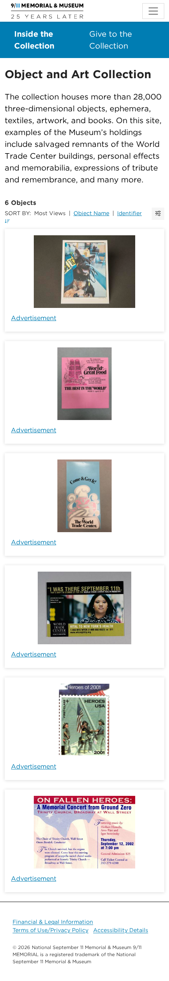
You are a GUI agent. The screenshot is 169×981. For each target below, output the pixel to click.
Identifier (129, 213)
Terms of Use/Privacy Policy (50, 930)
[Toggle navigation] (153, 11)
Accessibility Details (120, 930)
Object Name (91, 213)
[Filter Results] (158, 214)
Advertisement (33, 318)
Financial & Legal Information (53, 922)
